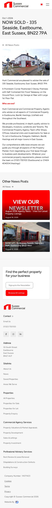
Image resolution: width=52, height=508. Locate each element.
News (5, 374)
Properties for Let (10, 408)
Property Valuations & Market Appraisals (20, 427)
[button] (47, 4)
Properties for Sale (11, 403)
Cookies (7, 481)
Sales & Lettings (10, 438)
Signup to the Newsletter (19, 285)
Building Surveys (10, 467)
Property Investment (12, 443)
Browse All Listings (16, 293)
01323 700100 (9, 326)
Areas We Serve (10, 384)
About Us (7, 369)
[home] (15, 4)
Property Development (13, 433)
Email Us (7, 321)
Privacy (7, 491)
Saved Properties (10, 379)
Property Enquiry (10, 413)
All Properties (9, 398)
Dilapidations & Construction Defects (19, 462)
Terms (7, 486)
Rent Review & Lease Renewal (16, 457)
